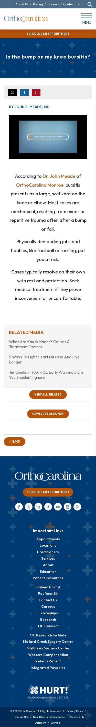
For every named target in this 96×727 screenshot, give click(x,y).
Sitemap (55, 722)
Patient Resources (48, 578)
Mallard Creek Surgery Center (48, 641)
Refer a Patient (48, 661)
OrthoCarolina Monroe (39, 185)
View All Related (48, 394)
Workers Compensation (48, 654)
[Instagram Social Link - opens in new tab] (67, 507)
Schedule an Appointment (48, 34)
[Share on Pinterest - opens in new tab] (36, 92)
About (48, 565)
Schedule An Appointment (48, 492)
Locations (48, 545)
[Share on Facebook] (24, 92)
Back (15, 441)
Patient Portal (48, 587)
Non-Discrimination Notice (49, 717)
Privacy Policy (75, 711)
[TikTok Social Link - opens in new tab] (48, 507)
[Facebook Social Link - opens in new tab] (19, 507)
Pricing (38, 4)
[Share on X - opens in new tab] (12, 92)
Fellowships (48, 613)
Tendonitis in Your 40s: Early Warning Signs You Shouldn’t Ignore (46, 375)
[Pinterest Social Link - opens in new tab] (77, 507)
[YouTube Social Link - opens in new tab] (58, 507)
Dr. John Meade (59, 176)
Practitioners (48, 552)
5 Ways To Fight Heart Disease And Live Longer (44, 359)
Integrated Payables (48, 667)
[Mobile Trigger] (86, 19)
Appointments (48, 539)
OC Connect (48, 626)
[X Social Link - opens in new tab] (29, 507)
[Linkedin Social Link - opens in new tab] (38, 507)
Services (48, 558)
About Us (22, 4)
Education (48, 571)
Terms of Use (20, 717)
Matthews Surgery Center (48, 648)
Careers (53, 4)
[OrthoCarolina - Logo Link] (26, 18)
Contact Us (71, 4)
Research (48, 619)
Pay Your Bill (48, 593)
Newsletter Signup (48, 414)
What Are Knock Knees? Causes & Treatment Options (39, 344)
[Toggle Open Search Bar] (90, 4)
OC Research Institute (48, 635)
